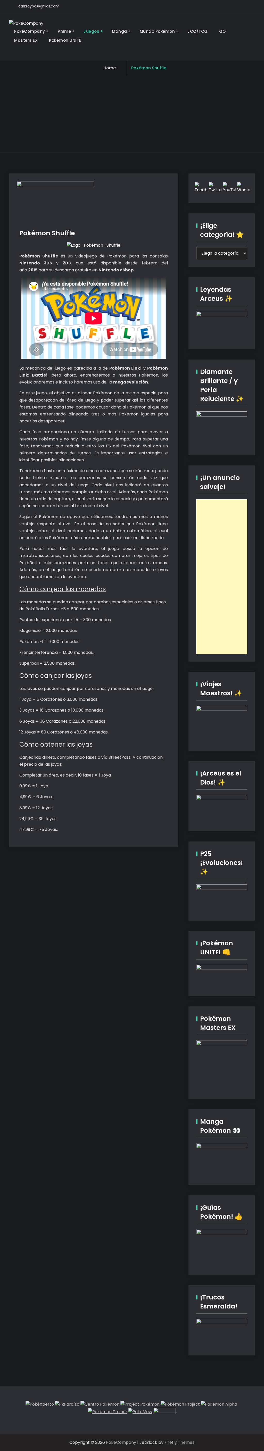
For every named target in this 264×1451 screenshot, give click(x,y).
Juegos (91, 31)
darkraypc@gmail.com (38, 6)
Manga (119, 31)
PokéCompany (29, 31)
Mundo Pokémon (157, 31)
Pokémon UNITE (65, 40)
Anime (64, 31)
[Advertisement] (132, 114)
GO (222, 31)
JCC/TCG (197, 31)
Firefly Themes (179, 1442)
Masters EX (26, 40)
